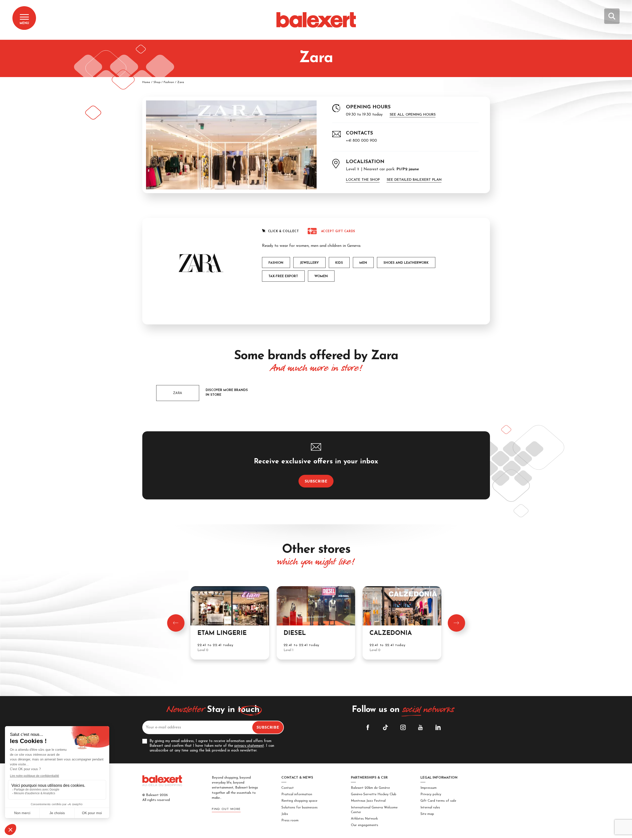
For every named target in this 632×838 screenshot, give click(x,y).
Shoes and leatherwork (406, 263)
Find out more (226, 809)
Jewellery (309, 263)
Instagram (403, 727)
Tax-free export (283, 276)
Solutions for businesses (299, 807)
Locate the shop (363, 180)
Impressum (428, 788)
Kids (339, 263)
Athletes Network (364, 818)
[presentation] (176, 623)
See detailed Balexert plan (414, 180)
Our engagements (364, 825)
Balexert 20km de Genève (370, 788)
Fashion (169, 82)
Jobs (284, 814)
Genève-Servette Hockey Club (373, 794)
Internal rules (430, 807)
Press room (289, 820)
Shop (156, 82)
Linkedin (438, 727)
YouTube (420, 727)
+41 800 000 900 (361, 141)
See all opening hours (413, 115)
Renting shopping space (299, 800)
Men (363, 263)
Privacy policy (430, 794)
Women (321, 276)
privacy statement (249, 746)
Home (146, 82)
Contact (287, 788)
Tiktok (385, 727)
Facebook (368, 727)
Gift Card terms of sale (438, 800)
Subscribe (316, 482)
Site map (427, 814)
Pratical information (296, 794)
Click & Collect (283, 231)
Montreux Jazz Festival (368, 800)
